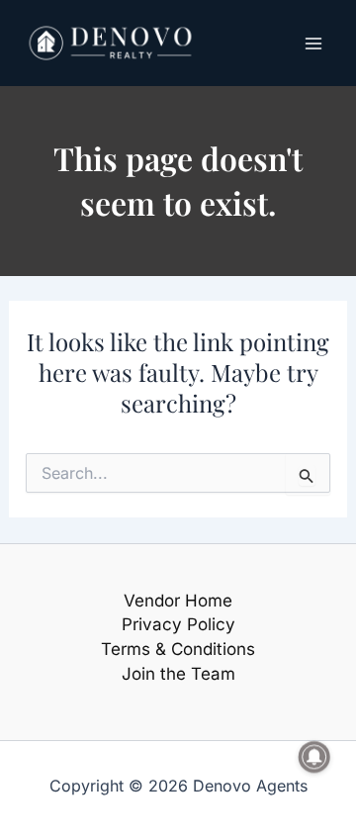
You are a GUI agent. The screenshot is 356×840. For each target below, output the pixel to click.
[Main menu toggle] (314, 43)
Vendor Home (178, 600)
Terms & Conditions (178, 649)
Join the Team (178, 674)
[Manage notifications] (314, 757)
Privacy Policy (178, 624)
